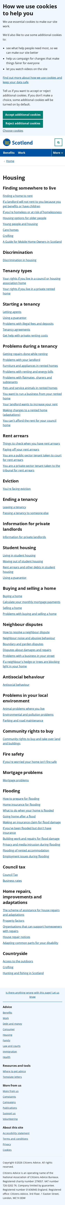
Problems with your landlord (21, 360)
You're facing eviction (17, 489)
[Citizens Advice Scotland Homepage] (18, 142)
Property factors (13, 921)
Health (6, 1057)
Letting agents (12, 312)
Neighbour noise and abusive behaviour (29, 638)
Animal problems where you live (24, 709)
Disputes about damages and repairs (27, 650)
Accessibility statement (16, 1133)
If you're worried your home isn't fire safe (30, 762)
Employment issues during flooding (26, 856)
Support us (9, 1113)
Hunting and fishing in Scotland (23, 973)
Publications (10, 1107)
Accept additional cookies (23, 115)
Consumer (9, 1029)
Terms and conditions (15, 1138)
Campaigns (9, 1102)
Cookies (7, 1149)
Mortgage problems (16, 780)
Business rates (12, 881)
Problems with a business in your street (29, 656)
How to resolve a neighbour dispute (26, 632)
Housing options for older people (24, 218)
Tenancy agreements (16, 329)
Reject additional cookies (23, 123)
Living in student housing (19, 555)
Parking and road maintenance (23, 720)
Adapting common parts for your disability (30, 943)
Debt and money (12, 1023)
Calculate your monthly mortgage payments (31, 602)
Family (6, 1040)
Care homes (11, 230)
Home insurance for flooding (21, 804)
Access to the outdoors (18, 961)
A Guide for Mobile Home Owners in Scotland (32, 242)
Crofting (8, 236)
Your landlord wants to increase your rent (30, 404)
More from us (11, 1091)
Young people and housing (20, 224)
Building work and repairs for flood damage (31, 839)
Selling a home (12, 608)
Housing (7, 1034)
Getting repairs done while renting (25, 354)
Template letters (12, 1077)
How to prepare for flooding (21, 799)
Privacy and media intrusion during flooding (31, 844)
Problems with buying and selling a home (30, 614)
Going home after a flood (19, 816)
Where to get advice (14, 1071)
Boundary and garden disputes (23, 644)
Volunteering (10, 1119)
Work (21, 153)
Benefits (9, 153)
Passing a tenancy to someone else (26, 513)
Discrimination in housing (19, 260)
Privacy (7, 1144)
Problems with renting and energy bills (28, 372)
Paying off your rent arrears (21, 449)
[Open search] (58, 142)
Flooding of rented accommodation (26, 850)
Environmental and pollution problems (28, 714)
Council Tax (10, 875)
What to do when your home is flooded (28, 810)
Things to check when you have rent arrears (31, 443)
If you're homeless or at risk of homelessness (32, 212)
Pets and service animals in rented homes (30, 388)
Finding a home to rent (18, 196)
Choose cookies (13, 131)
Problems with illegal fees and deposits (28, 324)
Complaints (9, 1096)
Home (10, 161)
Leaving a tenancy (14, 507)
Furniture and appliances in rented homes (30, 366)
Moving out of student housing (23, 561)
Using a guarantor (15, 318)
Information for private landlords (24, 537)
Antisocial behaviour (16, 685)
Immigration (10, 1051)
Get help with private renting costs (25, 335)
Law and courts (11, 1046)
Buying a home (12, 596)
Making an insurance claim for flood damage (32, 822)
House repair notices (16, 937)
